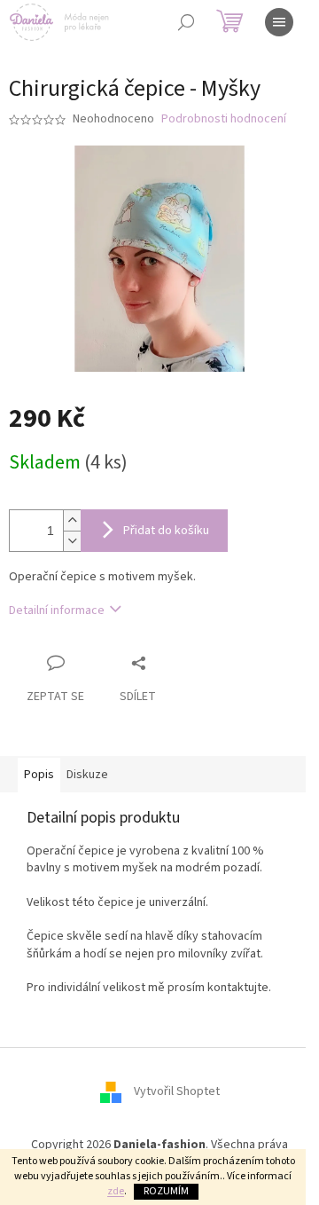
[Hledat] (186, 22)
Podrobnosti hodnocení (223, 119)
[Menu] (279, 22)
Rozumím (166, 1191)
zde (115, 1191)
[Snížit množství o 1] (72, 541)
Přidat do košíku (166, 530)
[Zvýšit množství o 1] (72, 520)
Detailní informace (57, 610)
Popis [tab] (39, 775)
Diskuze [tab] (87, 775)
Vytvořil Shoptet (177, 1092)
